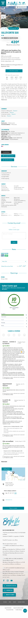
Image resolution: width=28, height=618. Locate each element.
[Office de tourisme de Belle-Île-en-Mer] (11, 520)
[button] (23, 3)
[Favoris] (20, 3)
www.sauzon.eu (9, 499)
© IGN (24, 479)
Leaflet (21, 479)
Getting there (7, 469)
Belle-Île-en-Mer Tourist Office (8, 530)
